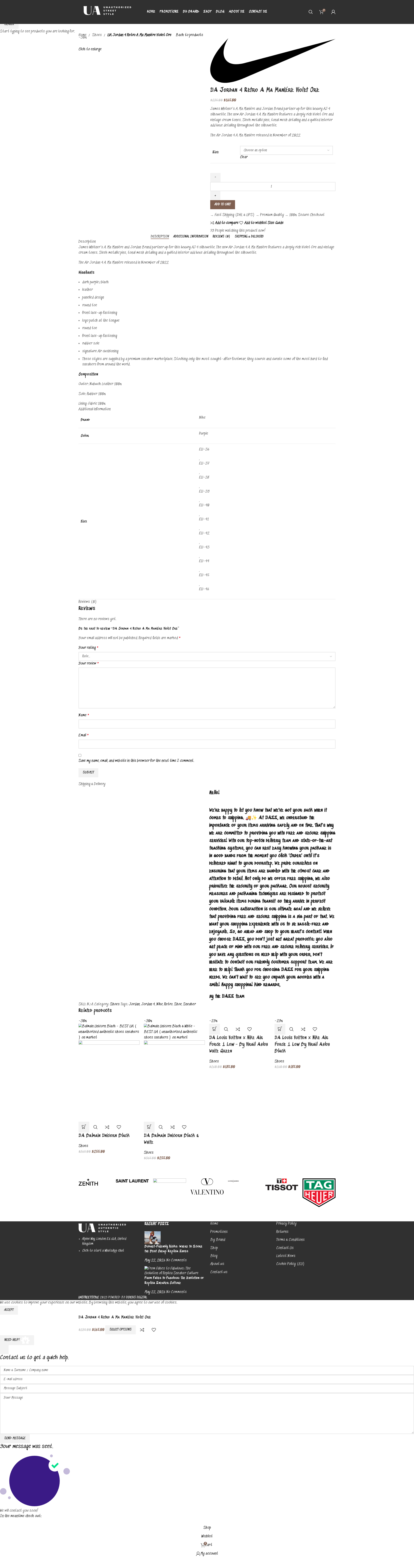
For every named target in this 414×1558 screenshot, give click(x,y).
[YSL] (132, 1181)
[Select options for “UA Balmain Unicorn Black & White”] (149, 1127)
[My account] (333, 12)
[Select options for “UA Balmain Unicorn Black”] (83, 1127)
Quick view (95, 1127)
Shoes (83, 1146)
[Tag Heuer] (319, 1192)
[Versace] (169, 1198)
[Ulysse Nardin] (244, 1181)
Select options (121, 1329)
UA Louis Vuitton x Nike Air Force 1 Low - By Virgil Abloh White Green (238, 1044)
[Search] (310, 12)
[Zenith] (95, 1182)
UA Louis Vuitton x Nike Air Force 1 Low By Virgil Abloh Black (302, 1044)
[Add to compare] (107, 1127)
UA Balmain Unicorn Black (104, 1136)
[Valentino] (207, 1186)
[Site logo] (105, 12)
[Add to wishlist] (118, 1127)
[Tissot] (281, 1184)
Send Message (14, 1438)
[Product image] (109, 1081)
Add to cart (223, 204)
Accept (9, 1310)
